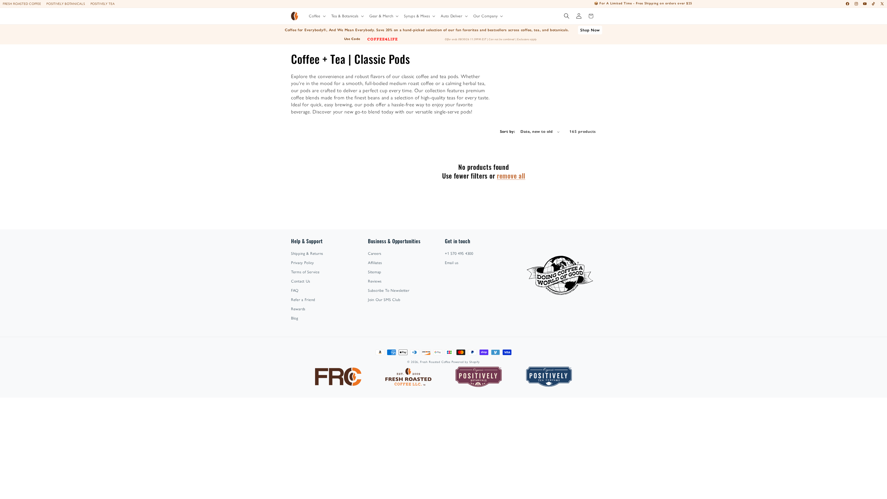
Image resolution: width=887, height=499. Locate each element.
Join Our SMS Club (384, 299)
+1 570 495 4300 (459, 253)
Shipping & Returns (307, 253)
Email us (452, 262)
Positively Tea (103, 4)
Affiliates (375, 262)
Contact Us (300, 281)
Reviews (375, 281)
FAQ (295, 290)
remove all (511, 175)
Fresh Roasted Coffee (22, 4)
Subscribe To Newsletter (389, 290)
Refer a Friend (303, 299)
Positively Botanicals (65, 4)
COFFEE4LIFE (382, 39)
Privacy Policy (302, 262)
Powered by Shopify (466, 362)
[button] (317, 16)
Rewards (298, 309)
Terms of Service (305, 272)
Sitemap (374, 272)
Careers (374, 253)
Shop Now (590, 30)
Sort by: (507, 131)
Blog (294, 318)
